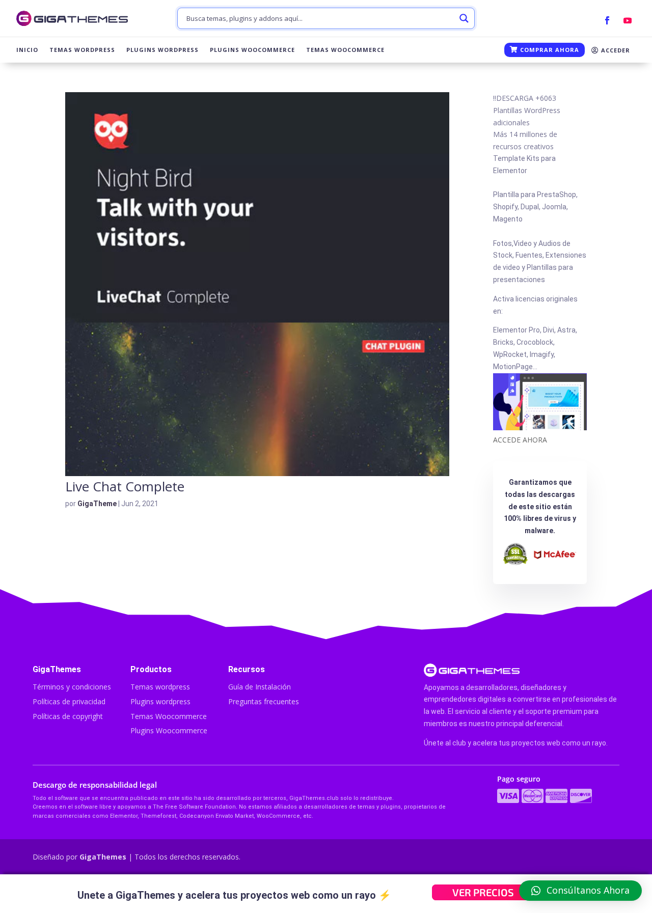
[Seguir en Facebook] (607, 20)
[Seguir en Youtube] (627, 20)
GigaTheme (97, 504)
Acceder (614, 50)
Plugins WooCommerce (252, 49)
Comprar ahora (548, 49)
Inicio (27, 49)
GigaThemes (102, 857)
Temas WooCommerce (345, 49)
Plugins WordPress (162, 49)
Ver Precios (483, 892)
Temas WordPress (82, 49)
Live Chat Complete (124, 486)
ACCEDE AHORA (520, 440)
